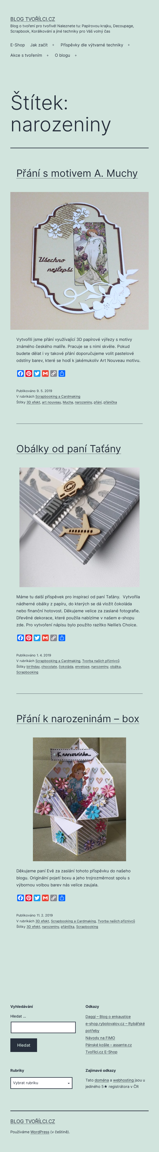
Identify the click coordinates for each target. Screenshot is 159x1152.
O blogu (62, 55)
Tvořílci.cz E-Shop (101, 1052)
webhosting (123, 1080)
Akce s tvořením (26, 55)
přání (98, 402)
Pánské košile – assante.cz (109, 1045)
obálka (115, 666)
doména (102, 1080)
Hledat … (18, 1016)
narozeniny (83, 402)
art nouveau (51, 402)
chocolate (49, 666)
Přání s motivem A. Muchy (77, 173)
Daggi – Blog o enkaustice (108, 1016)
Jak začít (39, 44)
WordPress (39, 1132)
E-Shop (17, 44)
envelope (82, 666)
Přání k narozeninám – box (77, 719)
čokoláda (66, 666)
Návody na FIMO (100, 1038)
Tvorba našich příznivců (100, 661)
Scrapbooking (27, 672)
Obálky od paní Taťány (68, 449)
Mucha (68, 402)
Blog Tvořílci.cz (32, 19)
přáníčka (110, 402)
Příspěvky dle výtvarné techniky (92, 44)
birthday (33, 666)
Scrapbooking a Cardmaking (57, 396)
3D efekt (33, 402)
